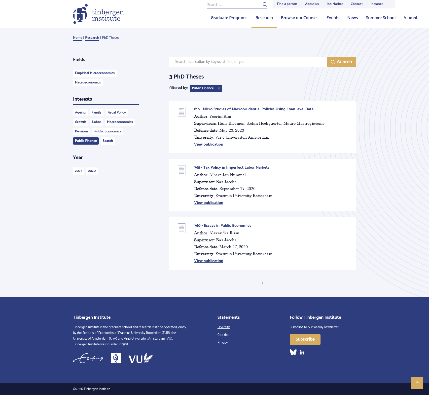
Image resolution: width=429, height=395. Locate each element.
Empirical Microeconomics (95, 73)
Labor (96, 122)
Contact (357, 4)
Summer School (380, 18)
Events (332, 18)
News (352, 18)
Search (108, 141)
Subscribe (305, 339)
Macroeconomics (88, 82)
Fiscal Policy (116, 113)
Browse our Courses (300, 18)
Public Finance (86, 141)
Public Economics (107, 131)
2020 (92, 171)
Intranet (377, 4)
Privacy (222, 343)
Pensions (81, 131)
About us (312, 4)
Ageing (80, 113)
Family (97, 113)
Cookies (223, 335)
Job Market (335, 4)
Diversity (223, 327)
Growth (80, 122)
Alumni (410, 18)
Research (264, 18)
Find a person (287, 4)
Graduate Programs (229, 18)
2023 (78, 171)
